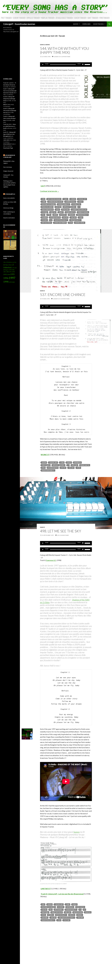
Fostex (44, 909)
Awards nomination (9, 218)
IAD (51, 909)
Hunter (58, 207)
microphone (78, 912)
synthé (65, 217)
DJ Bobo (61, 907)
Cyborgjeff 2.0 (10, 194)
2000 (13, 282)
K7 (84, 909)
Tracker (80, 917)
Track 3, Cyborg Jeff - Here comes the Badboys (9, 118)
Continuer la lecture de (49, 191)
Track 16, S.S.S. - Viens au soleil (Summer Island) (9, 126)
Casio (65, 199)
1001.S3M (6, 140)
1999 (10, 282)
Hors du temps (7, 167)
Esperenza (77, 462)
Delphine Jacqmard (48, 204)
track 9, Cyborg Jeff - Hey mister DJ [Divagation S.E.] (9, 110)
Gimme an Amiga (8, 208)
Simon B (71, 915)
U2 (51, 220)
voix (70, 222)
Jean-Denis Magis (47, 209)
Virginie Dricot (75, 220)
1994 (8, 274)
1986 (13, 269)
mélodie (74, 465)
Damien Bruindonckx (55, 201)
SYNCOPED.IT (7, 144)
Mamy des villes (57, 912)
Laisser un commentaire (62, 56)
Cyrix (43, 201)
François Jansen (47, 207)
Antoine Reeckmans (54, 199)
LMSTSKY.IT (46, 889)
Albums (75, 24)
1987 (4, 271)
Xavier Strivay (79, 222)
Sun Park (45, 917)
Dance (42, 44)
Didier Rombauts (63, 204)
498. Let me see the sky (60, 531)
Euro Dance (46, 465)
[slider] (88, 64)
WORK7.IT (45, 455)
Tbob (80, 217)
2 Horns (10, 265)
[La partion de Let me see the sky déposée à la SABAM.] (66, 861)
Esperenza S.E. (51, 560)
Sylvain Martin (55, 217)
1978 (10, 269)
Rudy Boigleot (61, 915)
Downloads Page (8, 148)
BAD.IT (5, 104)
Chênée (73, 199)
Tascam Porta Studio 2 (66, 917)
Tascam (73, 217)
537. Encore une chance (62, 294)
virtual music (46, 222)
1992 (13, 272)
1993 (5, 274)
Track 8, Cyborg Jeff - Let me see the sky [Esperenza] (62, 894)
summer (44, 217)
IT (79, 207)
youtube (67, 920)
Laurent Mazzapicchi (79, 209)
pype (49, 215)
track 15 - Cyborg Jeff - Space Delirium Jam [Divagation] (9, 134)
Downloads (86, 24)
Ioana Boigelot (71, 909)
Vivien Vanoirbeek (60, 222)
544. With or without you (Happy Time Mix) (64, 50)
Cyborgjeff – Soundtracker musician (19, 24)
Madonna (45, 912)
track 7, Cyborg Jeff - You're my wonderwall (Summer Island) (9, 90)
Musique (88, 912)
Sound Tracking (98, 24)
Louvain (44, 212)
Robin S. (50, 915)
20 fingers (6, 269)
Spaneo (76, 832)
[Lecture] (43, 64)
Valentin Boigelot (61, 220)
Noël (43, 915)
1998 (43, 199)
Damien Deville (70, 201)
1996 (6, 278)
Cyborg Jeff (82, 199)
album (44, 462)
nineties (53, 212)
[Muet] (83, 64)
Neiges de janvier (8, 171)
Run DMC (63, 215)
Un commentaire (63, 535)
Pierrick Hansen (83, 212)
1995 (12, 274)
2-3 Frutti (14, 267)
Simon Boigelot (82, 215)
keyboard (65, 209)
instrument (59, 909)
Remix (47, 44)
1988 (7, 271)
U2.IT (43, 186)
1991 (10, 271)
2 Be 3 (5, 262)
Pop (43, 215)
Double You (76, 204)
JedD (57, 209)
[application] (66, 64)
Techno (44, 220)
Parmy (61, 212)
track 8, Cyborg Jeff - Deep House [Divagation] (9, 98)
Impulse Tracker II (69, 207)
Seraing (71, 215)
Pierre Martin (70, 212)
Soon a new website (9, 198)
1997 (43, 904)
